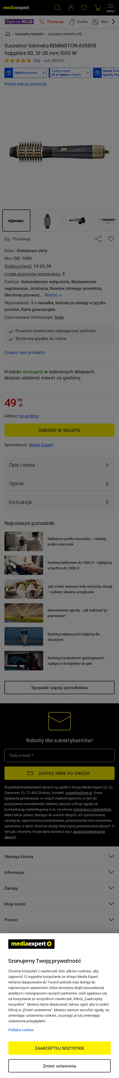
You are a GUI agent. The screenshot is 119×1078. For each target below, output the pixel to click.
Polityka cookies (21, 1029)
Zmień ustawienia (59, 1066)
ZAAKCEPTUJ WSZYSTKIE (59, 1048)
